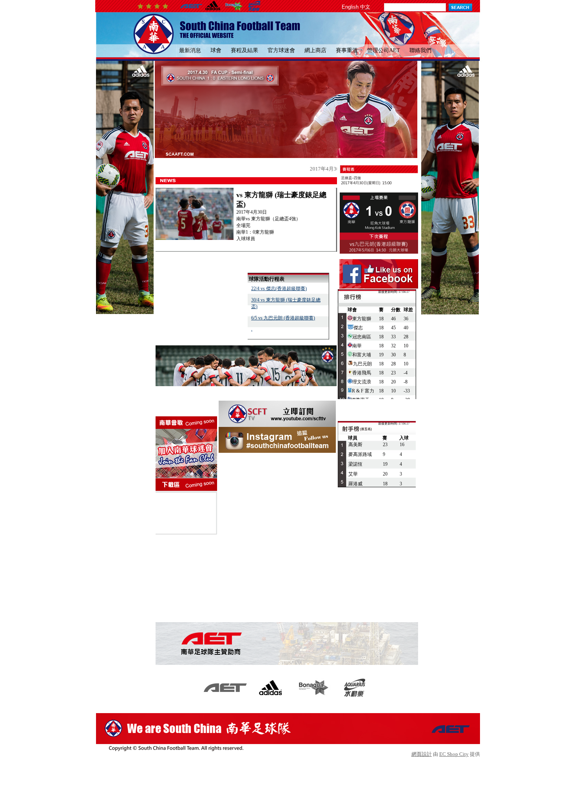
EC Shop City (454, 754)
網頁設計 (421, 754)
